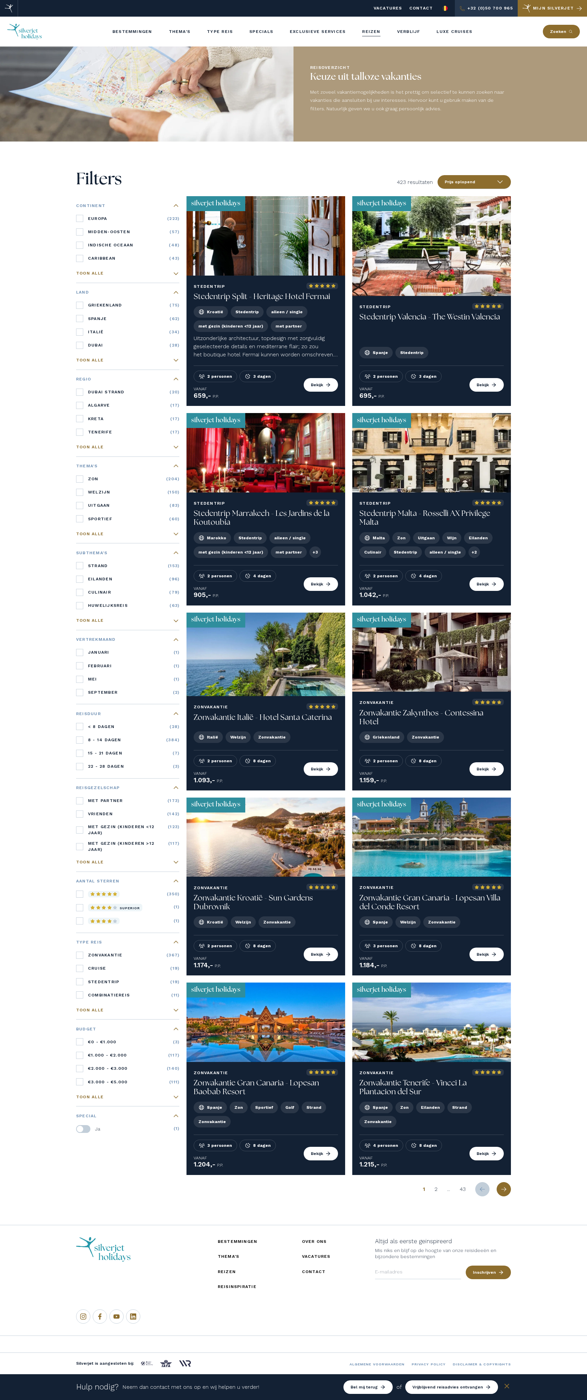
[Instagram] (83, 1316)
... (448, 1189)
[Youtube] (116, 1316)
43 (463, 1189)
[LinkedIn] (133, 1316)
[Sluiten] (507, 1387)
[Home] (9, 8)
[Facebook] (100, 1316)
